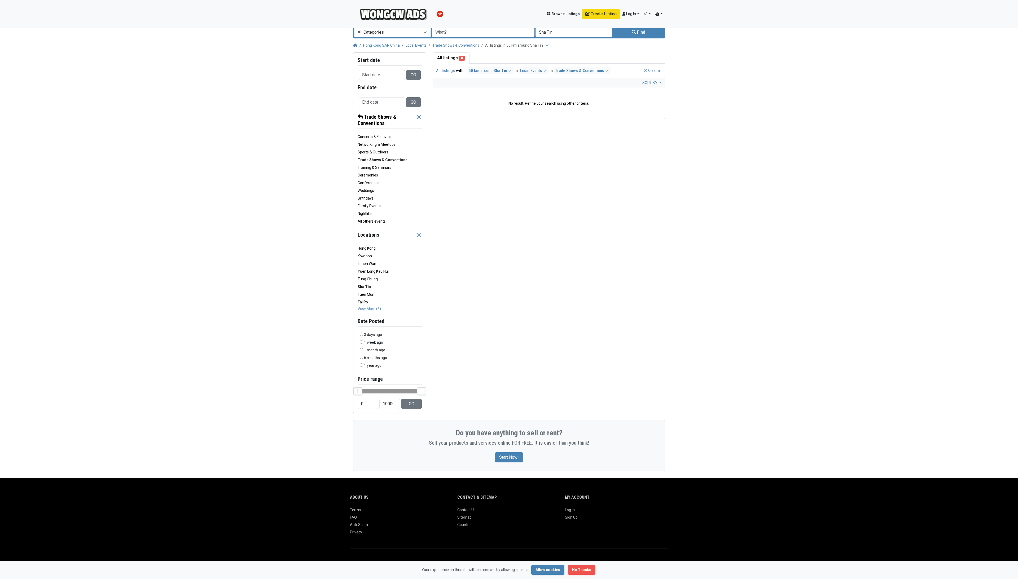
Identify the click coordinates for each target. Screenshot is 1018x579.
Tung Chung (368, 279)
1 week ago (373, 342)
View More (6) (369, 309)
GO (413, 74)
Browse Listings (565, 14)
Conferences (368, 183)
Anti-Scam (359, 525)
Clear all (654, 70)
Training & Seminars (374, 167)
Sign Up (571, 517)
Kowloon (365, 256)
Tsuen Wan (367, 264)
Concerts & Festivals (374, 137)
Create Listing (603, 13)
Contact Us (466, 510)
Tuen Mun (366, 294)
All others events (372, 221)
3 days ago (373, 335)
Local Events (416, 45)
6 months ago (375, 358)
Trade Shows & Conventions (455, 45)
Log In (570, 510)
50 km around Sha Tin (488, 70)
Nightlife (365, 213)
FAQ (353, 517)
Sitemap (464, 517)
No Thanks (581, 570)
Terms (355, 510)
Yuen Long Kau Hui (373, 271)
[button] (647, 14)
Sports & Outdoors (373, 152)
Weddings (366, 190)
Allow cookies (548, 570)
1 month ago (374, 350)
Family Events (369, 206)
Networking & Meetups (377, 144)
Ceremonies (368, 175)
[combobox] (392, 32)
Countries (465, 525)
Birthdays (366, 198)
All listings (450, 57)
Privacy (356, 532)
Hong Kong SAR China (381, 45)
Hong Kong (367, 248)
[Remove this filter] (419, 120)
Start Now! (509, 457)
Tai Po (363, 302)
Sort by (650, 83)
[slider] (357, 391)
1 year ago (372, 365)
